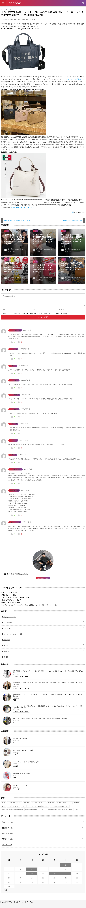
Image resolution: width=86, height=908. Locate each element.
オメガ (3, 806)
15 (65, 874)
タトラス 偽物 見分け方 (20, 738)
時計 (6, 640)
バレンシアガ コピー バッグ (11, 600)
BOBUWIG (76, 802)
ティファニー (42, 802)
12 (32, 19)
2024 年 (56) (8, 833)
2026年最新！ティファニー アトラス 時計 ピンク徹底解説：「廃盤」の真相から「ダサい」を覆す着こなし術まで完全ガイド (47, 695)
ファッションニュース (12, 634)
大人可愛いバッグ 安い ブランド (22, 207)
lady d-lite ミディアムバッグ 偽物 (23, 750)
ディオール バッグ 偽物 (72, 79)
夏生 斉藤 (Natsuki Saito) (18, 19)
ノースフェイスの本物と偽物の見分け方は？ (12, 809)
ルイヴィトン (51, 802)
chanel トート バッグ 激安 (10, 602)
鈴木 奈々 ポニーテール (20, 785)
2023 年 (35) (8, 839)
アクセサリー (9, 617)
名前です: (6, 574)
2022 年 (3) (8, 845)
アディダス (26, 802)
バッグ (38, 19)
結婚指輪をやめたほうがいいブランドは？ (35, 809)
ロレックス (34, 802)
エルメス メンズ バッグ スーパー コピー (15, 597)
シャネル (19, 802)
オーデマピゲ (16, 806)
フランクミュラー (67, 802)
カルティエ (77, 809)
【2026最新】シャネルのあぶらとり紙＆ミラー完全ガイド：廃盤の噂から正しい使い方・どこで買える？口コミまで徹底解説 (47, 683)
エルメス (59, 802)
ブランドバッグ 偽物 (8, 595)
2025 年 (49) (8, 828)
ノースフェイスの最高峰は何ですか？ (60, 806)
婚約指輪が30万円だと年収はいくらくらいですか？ (60, 809)
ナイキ (3, 802)
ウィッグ (7, 622)
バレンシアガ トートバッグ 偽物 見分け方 (25, 762)
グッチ (23, 806)
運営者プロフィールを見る (43, 578)
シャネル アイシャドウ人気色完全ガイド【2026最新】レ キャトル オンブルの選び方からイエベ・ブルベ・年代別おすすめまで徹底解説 (47, 706)
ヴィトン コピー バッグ (9, 592)
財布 (6, 651)
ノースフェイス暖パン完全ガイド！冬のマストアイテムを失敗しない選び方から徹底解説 (40, 718)
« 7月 (5, 890)
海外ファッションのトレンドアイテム (14, 2)
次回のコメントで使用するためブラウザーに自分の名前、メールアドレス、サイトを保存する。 (36, 313)
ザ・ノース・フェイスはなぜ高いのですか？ (37, 806)
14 (54, 874)
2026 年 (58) (8, 822)
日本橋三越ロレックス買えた (21, 773)
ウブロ (9, 806)
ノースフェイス (11, 802)
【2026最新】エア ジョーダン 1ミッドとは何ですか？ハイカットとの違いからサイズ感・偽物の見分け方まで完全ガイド (48, 671)
